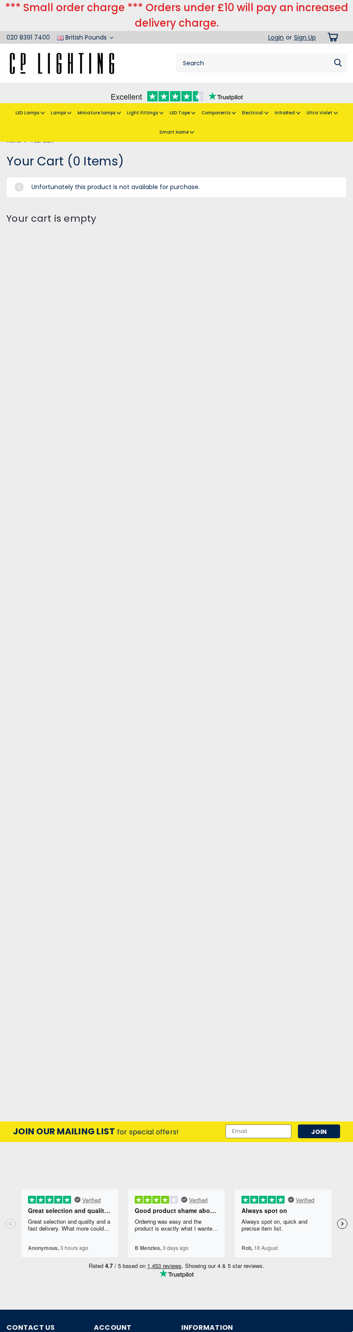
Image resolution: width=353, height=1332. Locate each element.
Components (216, 113)
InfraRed (285, 113)
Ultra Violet (320, 113)
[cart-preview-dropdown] (331, 37)
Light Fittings (143, 113)
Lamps (59, 113)
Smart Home (174, 132)
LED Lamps (27, 113)
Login (276, 37)
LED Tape (180, 113)
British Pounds (86, 37)
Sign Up (305, 37)
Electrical (253, 113)
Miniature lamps (97, 113)
